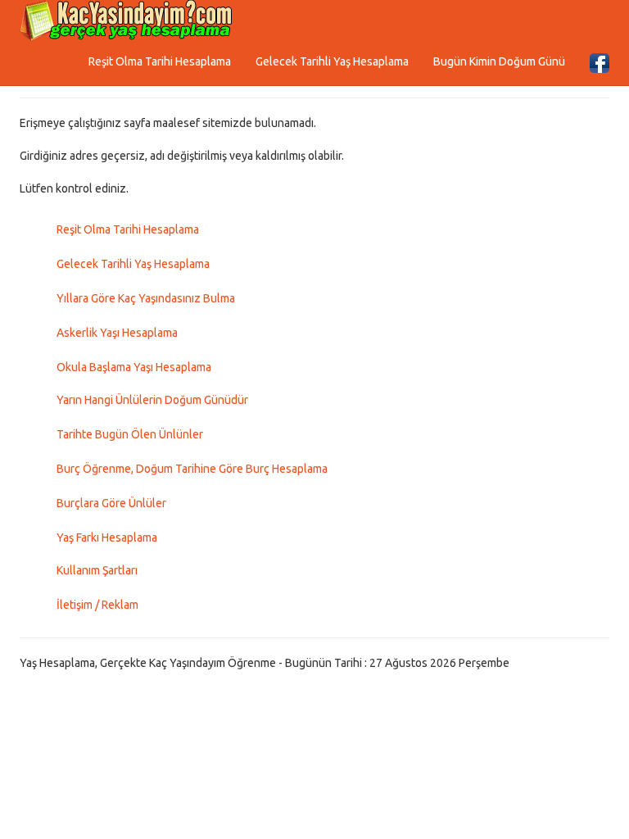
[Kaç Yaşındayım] (126, 20)
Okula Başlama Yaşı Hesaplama (134, 367)
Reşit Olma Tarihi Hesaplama (159, 61)
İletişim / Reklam (97, 604)
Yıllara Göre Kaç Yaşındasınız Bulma (146, 298)
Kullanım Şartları (97, 570)
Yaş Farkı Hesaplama (107, 537)
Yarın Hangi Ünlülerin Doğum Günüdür (152, 399)
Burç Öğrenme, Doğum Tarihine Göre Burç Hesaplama (192, 468)
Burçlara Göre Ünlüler (111, 503)
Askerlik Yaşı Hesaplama (117, 332)
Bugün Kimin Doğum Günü (499, 61)
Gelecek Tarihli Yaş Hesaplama (332, 61)
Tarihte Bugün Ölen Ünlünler (130, 434)
